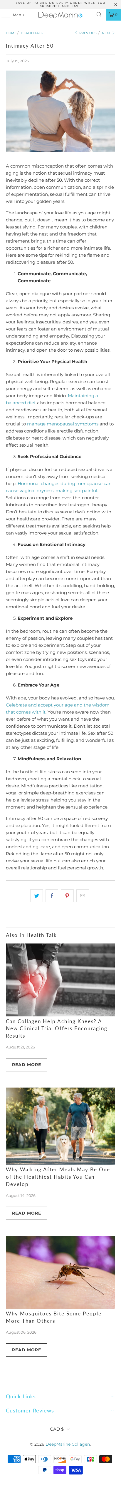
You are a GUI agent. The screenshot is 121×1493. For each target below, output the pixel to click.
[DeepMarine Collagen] (60, 15)
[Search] (99, 15)
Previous (87, 33)
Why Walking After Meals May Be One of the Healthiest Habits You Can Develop (58, 1177)
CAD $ (57, 1429)
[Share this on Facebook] (52, 895)
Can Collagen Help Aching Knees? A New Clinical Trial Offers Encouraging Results (56, 1028)
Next (106, 33)
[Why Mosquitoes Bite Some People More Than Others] (60, 1272)
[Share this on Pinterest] (67, 895)
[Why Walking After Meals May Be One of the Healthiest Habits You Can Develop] (60, 1126)
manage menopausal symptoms (62, 424)
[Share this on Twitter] (36, 895)
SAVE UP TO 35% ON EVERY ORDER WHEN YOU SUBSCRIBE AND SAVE (60, 4)
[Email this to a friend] (82, 895)
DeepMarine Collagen (68, 1444)
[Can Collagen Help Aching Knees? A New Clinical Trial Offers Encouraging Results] (60, 979)
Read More (26, 1064)
